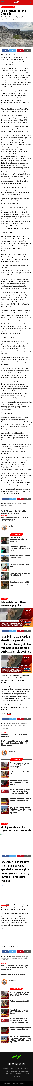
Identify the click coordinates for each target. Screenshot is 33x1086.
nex (8, 958)
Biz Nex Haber (17, 1076)
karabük (25, 956)
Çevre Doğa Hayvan (24, 1071)
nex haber (22, 725)
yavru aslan (6, 728)
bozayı (18, 956)
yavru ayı (5, 960)
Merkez (4, 505)
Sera (20, 958)
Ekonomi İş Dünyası (25, 1069)
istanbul (15, 725)
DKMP (12, 691)
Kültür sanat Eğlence (11, 1071)
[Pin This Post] (20, 50)
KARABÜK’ (5, 905)
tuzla (10, 727)
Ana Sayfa (5, 1069)
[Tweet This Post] (12, 50)
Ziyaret (10, 505)
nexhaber (12, 526)
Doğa (8, 725)
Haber (9, 714)
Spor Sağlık (19, 1074)
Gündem (17, 1069)
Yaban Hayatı (24, 727)
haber (8, 946)
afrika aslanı (23, 723)
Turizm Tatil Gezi (10, 1074)
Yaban (16, 727)
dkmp (3, 725)
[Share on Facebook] (5, 50)
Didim (19, 503)
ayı (14, 956)
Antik (14, 503)
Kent (24, 503)
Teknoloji (27, 1074)
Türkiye (4, 727)
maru (4, 958)
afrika (15, 723)
